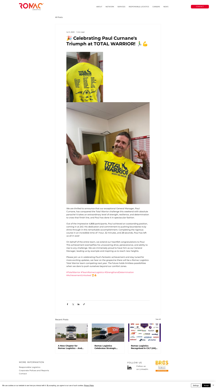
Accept (206, 385)
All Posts (59, 17)
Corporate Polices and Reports (34, 370)
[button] (121, 6)
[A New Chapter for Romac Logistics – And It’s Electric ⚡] (71, 333)
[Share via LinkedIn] (78, 304)
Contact (23, 374)
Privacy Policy (89, 385)
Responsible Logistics (29, 367)
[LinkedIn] (129, 367)
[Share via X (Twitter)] (73, 304)
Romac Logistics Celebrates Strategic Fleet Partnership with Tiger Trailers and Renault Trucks (108, 347)
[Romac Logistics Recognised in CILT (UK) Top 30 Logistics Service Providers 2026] (144, 333)
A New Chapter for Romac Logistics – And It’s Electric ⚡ (70, 347)
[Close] (213, 385)
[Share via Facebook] (67, 304)
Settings (196, 385)
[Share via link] (84, 304)
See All (158, 319)
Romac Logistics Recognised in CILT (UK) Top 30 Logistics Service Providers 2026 (143, 347)
